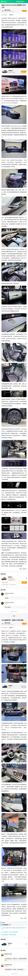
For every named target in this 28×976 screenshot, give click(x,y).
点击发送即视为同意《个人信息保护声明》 (9, 584)
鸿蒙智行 (19, 510)
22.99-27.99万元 (11, 578)
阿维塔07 (11, 14)
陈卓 (5, 100)
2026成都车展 (6, 924)
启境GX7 (11, 627)
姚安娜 (6, 96)
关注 (24, 10)
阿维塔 (10, 96)
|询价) (11, 102)
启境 (6, 631)
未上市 (9, 944)
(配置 (8, 102)
